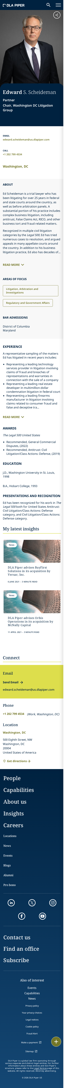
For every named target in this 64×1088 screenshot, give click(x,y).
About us (14, 801)
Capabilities (18, 789)
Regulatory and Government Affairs (28, 302)
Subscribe (16, 960)
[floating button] (56, 1042)
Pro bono (9, 885)
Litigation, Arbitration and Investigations (22, 290)
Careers (13, 825)
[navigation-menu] (58, 5)
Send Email (10, 682)
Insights (13, 813)
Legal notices (32, 1019)
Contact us (16, 937)
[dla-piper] (14, 5)
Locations (9, 836)
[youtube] (42, 916)
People (12, 778)
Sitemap (29, 1051)
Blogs (7, 865)
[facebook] (21, 916)
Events (7, 855)
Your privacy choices (32, 1012)
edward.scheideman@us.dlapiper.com (26, 139)
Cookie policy (32, 1026)
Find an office (21, 948)
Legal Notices (40, 1068)
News (7, 846)
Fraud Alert (32, 1033)
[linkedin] (11, 902)
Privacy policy (32, 1005)
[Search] (48, 5)
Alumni (8, 875)
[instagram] (52, 902)
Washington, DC (15, 166)
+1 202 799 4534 (12, 154)
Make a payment (29, 1042)
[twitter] (32, 902)
